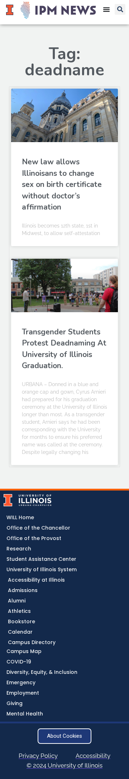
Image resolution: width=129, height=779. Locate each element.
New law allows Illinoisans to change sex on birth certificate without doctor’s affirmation (62, 184)
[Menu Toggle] (106, 9)
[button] (120, 9)
